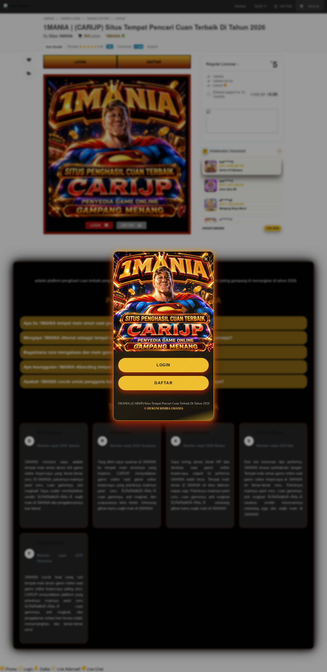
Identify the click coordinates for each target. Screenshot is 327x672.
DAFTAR (163, 383)
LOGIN (163, 365)
